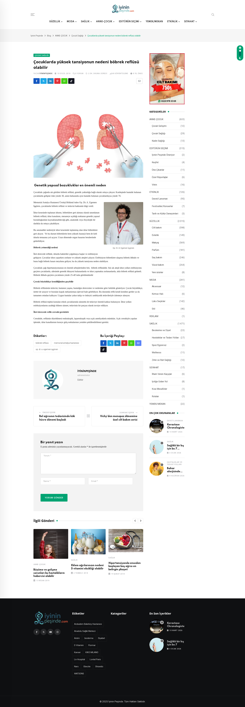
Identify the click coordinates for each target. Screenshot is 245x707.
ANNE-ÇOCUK (104, 22)
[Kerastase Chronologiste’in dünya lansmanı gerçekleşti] (156, 426)
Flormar (92, 645)
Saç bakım (157, 257)
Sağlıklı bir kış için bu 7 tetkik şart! (175, 448)
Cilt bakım (157, 227)
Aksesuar (156, 286)
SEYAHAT (189, 22)
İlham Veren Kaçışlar (162, 374)
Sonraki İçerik (127, 413)
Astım (77, 638)
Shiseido (99, 666)
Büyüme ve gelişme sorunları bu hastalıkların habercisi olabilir (49, 573)
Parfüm (155, 250)
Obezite (86, 666)
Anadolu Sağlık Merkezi (85, 631)
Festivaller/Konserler (162, 206)
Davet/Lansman (160, 198)
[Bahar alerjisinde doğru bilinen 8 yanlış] (156, 469)
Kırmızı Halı (157, 294)
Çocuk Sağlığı (158, 133)
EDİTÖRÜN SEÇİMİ (129, 22)
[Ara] (213, 14)
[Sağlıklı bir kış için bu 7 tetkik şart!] (156, 447)
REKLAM (153, 316)
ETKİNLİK (172, 22)
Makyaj (155, 242)
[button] (135, 520)
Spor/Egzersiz (159, 345)
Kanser (77, 652)
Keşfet (155, 162)
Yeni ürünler (157, 272)
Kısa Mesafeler (159, 389)
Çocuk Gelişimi (159, 126)
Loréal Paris (95, 659)
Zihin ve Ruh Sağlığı (161, 360)
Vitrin (154, 184)
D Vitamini (79, 645)
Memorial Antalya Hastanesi (66, 343)
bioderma (89, 638)
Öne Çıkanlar (158, 170)
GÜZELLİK (54, 22)
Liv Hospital (79, 659)
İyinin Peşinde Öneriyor (163, 154)
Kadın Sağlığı (158, 140)
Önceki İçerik (49, 412)
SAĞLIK (85, 22)
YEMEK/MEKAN (154, 22)
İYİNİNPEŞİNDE (46, 73)
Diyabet (101, 638)
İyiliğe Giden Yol (160, 381)
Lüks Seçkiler (158, 301)
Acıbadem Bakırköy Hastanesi (88, 624)
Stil (153, 308)
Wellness (156, 352)
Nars (76, 666)
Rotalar (155, 396)
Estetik (155, 235)
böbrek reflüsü (42, 343)
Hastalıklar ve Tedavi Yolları (165, 337)
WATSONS (79, 673)
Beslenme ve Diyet (161, 330)
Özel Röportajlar (160, 177)
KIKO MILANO (91, 652)
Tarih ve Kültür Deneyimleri (165, 213)
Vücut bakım (158, 265)
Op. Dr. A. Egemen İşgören (47, 349)
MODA (70, 22)
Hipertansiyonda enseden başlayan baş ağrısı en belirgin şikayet (124, 566)
